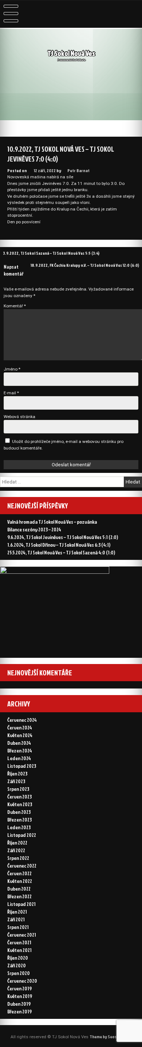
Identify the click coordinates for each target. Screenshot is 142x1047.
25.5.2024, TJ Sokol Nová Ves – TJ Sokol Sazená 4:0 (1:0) (61, 552)
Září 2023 (16, 781)
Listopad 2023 (21, 765)
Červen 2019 (19, 988)
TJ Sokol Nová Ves (71, 53)
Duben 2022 (19, 888)
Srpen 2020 (18, 973)
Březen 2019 (19, 1011)
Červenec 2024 (22, 719)
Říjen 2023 (17, 773)
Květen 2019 (19, 996)
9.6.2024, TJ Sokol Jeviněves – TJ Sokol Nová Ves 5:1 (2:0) (62, 537)
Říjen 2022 (17, 842)
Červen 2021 (19, 942)
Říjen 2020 (17, 957)
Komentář (15, 305)
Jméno (12, 369)
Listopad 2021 (21, 903)
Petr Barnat (78, 170)
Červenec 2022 (21, 865)
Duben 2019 (19, 1003)
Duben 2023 (19, 811)
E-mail (11, 392)
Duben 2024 (19, 742)
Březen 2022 (19, 896)
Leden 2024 (19, 758)
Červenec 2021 (21, 934)
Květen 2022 (19, 880)
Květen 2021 (19, 950)
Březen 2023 (19, 819)
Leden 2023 (19, 827)
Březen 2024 (19, 750)
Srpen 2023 (18, 788)
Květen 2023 (19, 804)
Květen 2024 (19, 735)
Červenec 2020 (22, 980)
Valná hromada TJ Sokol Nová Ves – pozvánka (52, 521)
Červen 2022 (19, 873)
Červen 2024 (19, 727)
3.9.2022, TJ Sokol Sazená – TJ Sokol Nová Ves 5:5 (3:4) (51, 253)
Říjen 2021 (17, 911)
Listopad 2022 (21, 834)
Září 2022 (16, 850)
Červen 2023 (19, 796)
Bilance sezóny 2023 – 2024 (34, 529)
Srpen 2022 (18, 857)
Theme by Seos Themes (110, 1036)
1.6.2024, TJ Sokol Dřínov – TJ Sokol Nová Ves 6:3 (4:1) (58, 544)
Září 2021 (16, 919)
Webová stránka (19, 416)
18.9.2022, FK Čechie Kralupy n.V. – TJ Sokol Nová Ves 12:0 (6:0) (85, 265)
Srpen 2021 (18, 926)
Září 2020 (16, 965)
